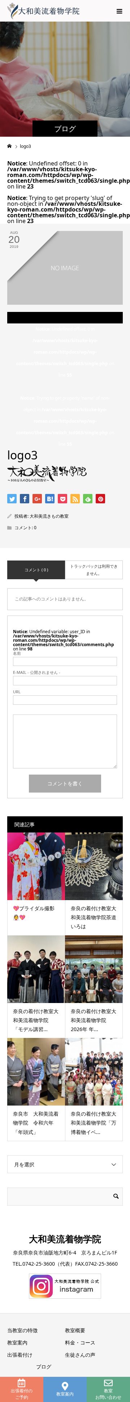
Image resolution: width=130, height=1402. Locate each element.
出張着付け (19, 1354)
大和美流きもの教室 (49, 516)
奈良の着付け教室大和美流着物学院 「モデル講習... (35, 1020)
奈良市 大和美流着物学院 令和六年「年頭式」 (35, 1122)
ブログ (43, 1366)
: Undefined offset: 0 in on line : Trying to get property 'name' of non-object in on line (65, 386)
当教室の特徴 (22, 1330)
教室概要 (75, 1330)
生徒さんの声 (80, 1354)
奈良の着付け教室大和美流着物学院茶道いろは (93, 917)
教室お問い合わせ (108, 1394)
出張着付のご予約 (21, 1394)
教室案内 (65, 1394)
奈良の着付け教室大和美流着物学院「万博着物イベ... (93, 1122)
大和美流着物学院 (65, 1239)
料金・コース (80, 1342)
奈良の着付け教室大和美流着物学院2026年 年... (93, 1020)
